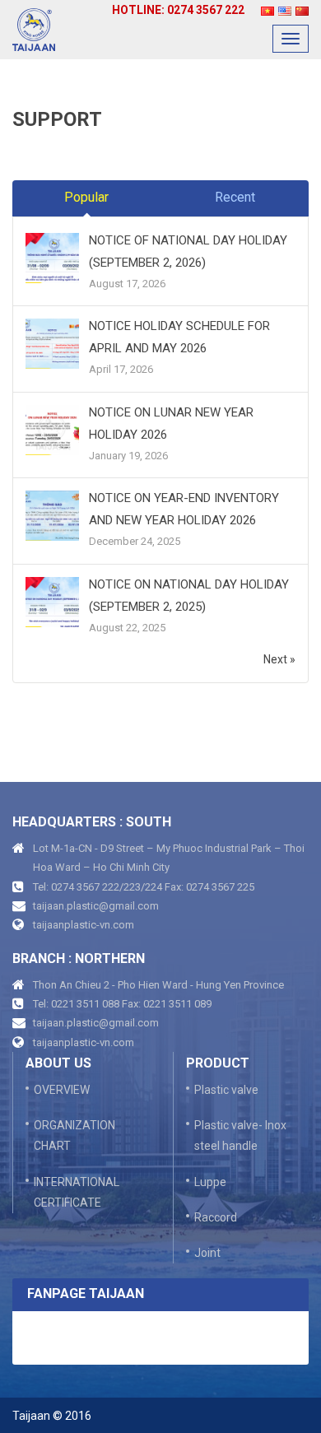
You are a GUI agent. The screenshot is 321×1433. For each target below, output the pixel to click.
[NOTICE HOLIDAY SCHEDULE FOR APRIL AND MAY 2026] (52, 344)
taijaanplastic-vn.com (83, 925)
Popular (86, 197)
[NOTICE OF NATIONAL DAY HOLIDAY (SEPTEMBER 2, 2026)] (52, 258)
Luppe (210, 1182)
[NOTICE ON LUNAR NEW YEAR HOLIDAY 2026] (52, 430)
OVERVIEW (62, 1089)
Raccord (215, 1217)
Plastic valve (226, 1089)
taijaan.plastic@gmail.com (96, 906)
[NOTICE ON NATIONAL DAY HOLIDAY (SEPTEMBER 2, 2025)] (52, 602)
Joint (207, 1252)
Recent (235, 197)
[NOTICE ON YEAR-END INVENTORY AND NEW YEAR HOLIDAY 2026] (52, 516)
